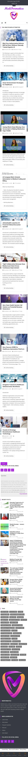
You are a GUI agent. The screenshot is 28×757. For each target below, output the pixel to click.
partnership (5, 649)
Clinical (4, 617)
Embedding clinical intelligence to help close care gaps (17, 533)
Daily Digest (5, 733)
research (15, 654)
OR (19, 646)
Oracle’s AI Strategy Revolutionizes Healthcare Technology (11, 432)
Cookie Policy (5, 749)
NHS (11, 646)
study (14, 657)
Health (13, 622)
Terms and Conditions (14, 749)
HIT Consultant (17, 183)
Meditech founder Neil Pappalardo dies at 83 (16, 560)
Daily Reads (5, 722)
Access (13, 611)
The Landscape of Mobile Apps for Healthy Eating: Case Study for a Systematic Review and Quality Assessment (16, 570)
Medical (16, 641)
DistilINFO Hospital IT (18, 87)
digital (4, 619)
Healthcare (5, 625)
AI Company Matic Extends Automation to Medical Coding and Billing (14, 179)
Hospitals (5, 636)
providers (5, 654)
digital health (14, 619)
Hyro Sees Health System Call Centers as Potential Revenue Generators (12, 307)
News (4, 646)
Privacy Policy (23, 749)
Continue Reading (9, 65)
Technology (5, 660)
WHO (22, 660)
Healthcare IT (17, 625)
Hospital (17, 633)
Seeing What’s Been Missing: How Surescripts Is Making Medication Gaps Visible (14, 129)
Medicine (5, 644)
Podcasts (4, 727)
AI (20, 611)
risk (23, 654)
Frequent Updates (6, 725)
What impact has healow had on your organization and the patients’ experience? (17, 516)
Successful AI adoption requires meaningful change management (16, 590)
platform (5, 652)
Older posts (4, 463)
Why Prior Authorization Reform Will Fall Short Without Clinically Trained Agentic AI (13, 45)
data (20, 617)
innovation (15, 636)
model (14, 644)
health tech (5, 630)
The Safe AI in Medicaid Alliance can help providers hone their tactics (16, 599)
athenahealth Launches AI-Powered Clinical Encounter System (12, 225)
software (5, 657)
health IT (19, 628)
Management (6, 641)
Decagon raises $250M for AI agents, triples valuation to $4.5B (16, 581)
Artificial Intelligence (17, 614)
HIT (14, 630)
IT (14, 638)
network (22, 644)
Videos (3, 730)
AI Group (5, 614)
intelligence (5, 638)
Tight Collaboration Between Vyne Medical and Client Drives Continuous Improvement (14, 266)
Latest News (5, 719)
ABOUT (4, 611)
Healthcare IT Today (17, 49)
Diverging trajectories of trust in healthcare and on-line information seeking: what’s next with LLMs (17, 505)
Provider (14, 652)
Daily (13, 617)
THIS (14, 660)
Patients (15, 649)
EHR (23, 619)
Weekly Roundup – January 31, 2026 (17, 525)
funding (4, 622)
